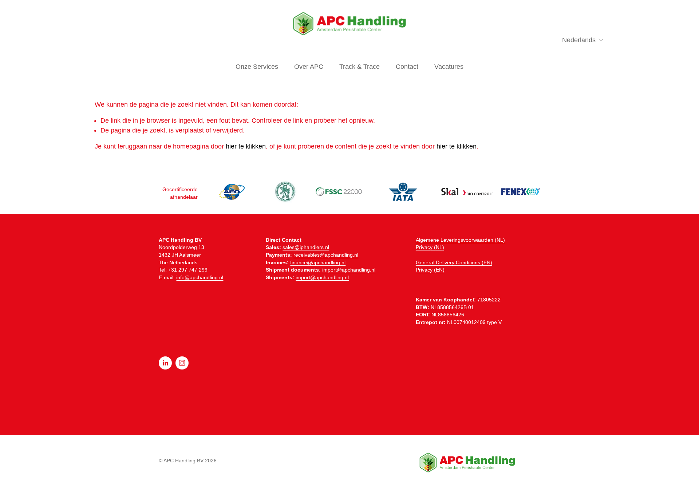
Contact (407, 66)
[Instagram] (182, 363)
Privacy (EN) (430, 270)
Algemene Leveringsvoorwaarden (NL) (460, 240)
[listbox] (578, 40)
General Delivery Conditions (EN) (454, 262)
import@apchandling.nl (348, 270)
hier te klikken (246, 146)
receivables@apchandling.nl (325, 255)
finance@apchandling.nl (317, 262)
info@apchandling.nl (199, 277)
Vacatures (448, 66)
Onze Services (257, 66)
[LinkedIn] (165, 363)
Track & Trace (359, 66)
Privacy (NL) (430, 247)
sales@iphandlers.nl (306, 247)
